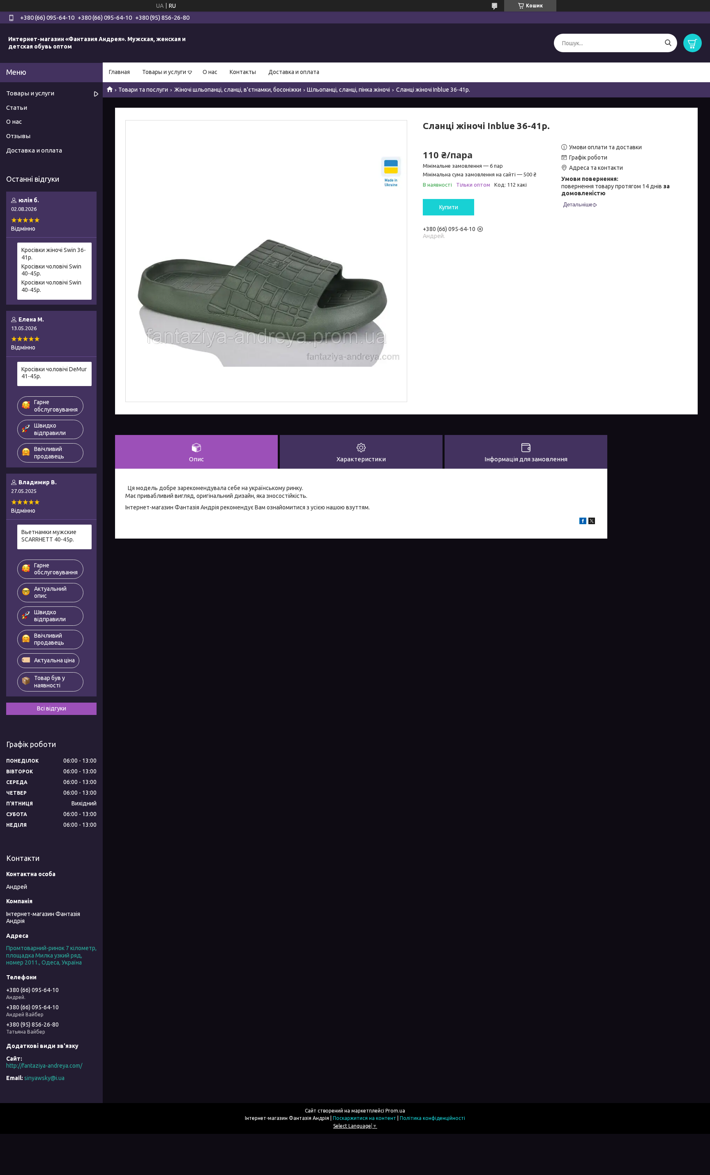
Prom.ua (395, 1110)
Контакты (243, 72)
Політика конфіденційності (432, 1118)
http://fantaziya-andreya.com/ (44, 1065)
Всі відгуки (51, 708)
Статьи (16, 107)
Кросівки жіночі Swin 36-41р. (53, 254)
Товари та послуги (143, 89)
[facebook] (582, 522)
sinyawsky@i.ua (44, 1078)
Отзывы (18, 135)
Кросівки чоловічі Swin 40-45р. (51, 270)
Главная (119, 72)
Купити (448, 207)
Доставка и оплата (293, 72)
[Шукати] (668, 43)
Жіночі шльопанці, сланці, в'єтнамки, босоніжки (237, 89)
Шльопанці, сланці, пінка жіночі (348, 89)
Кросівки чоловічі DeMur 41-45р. (54, 373)
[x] (591, 522)
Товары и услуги (164, 72)
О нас (210, 72)
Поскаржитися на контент (364, 1118)
